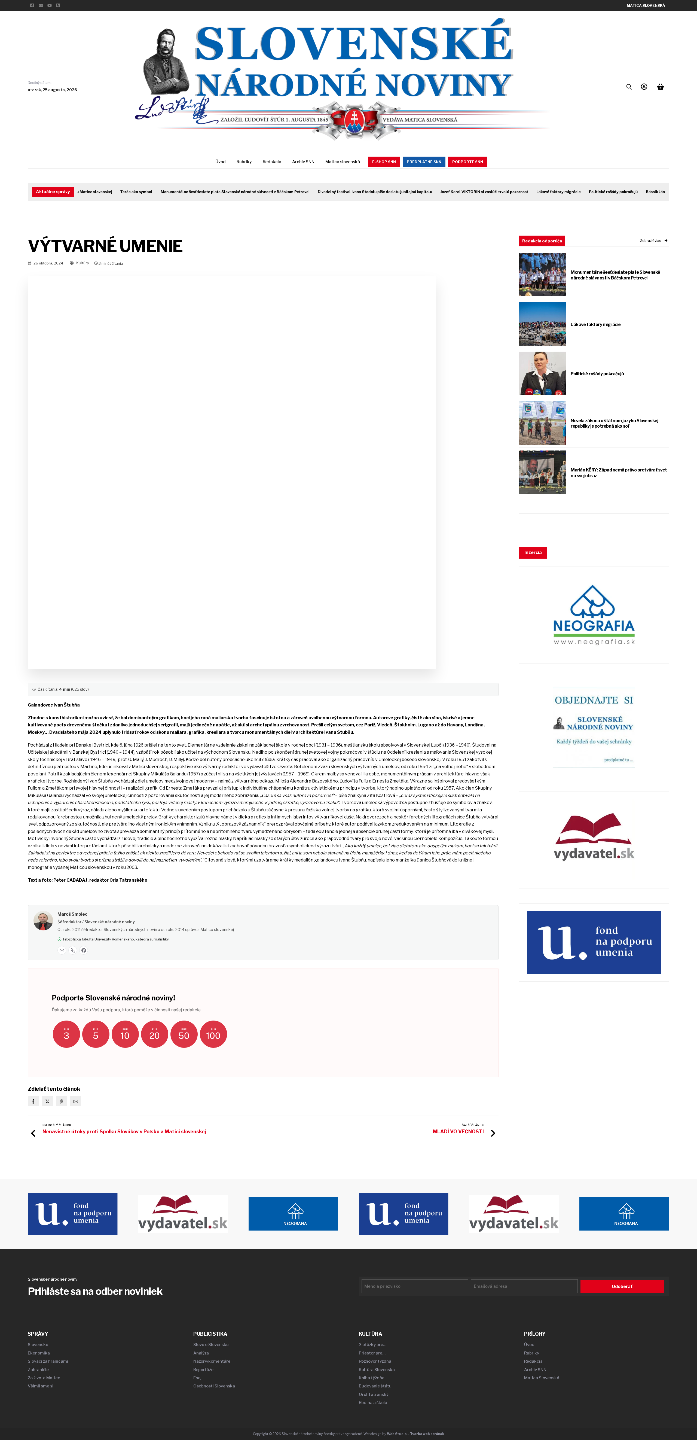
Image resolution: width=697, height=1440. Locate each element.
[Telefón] (72, 950)
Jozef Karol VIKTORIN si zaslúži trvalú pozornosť (463, 192)
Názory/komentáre (211, 1361)
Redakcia (272, 161)
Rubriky (244, 161)
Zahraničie (38, 1369)
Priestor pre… (372, 1353)
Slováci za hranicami (48, 1361)
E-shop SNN (384, 162)
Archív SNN (303, 161)
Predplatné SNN (424, 162)
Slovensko (38, 1344)
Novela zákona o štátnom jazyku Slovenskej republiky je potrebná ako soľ (614, 423)
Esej (197, 1377)
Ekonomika (39, 1353)
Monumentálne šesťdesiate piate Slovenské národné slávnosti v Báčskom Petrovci (213, 192)
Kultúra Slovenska (377, 1369)
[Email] (61, 950)
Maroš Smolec (72, 914)
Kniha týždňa (371, 1377)
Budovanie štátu (375, 1386)
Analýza (201, 1353)
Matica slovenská (342, 161)
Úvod (220, 161)
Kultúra (82, 263)
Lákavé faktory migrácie (537, 192)
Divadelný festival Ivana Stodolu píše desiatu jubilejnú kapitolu (353, 192)
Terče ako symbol (115, 192)
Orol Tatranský (374, 1394)
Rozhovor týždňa (375, 1361)
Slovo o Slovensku (211, 1344)
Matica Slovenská (646, 5)
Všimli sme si (40, 1386)
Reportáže (203, 1369)
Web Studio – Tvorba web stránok (415, 1434)
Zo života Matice (44, 1377)
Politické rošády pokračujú (591, 192)
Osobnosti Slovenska (214, 1386)
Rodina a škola (373, 1402)
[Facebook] (83, 950)
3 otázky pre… (372, 1344)
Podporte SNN (467, 162)
